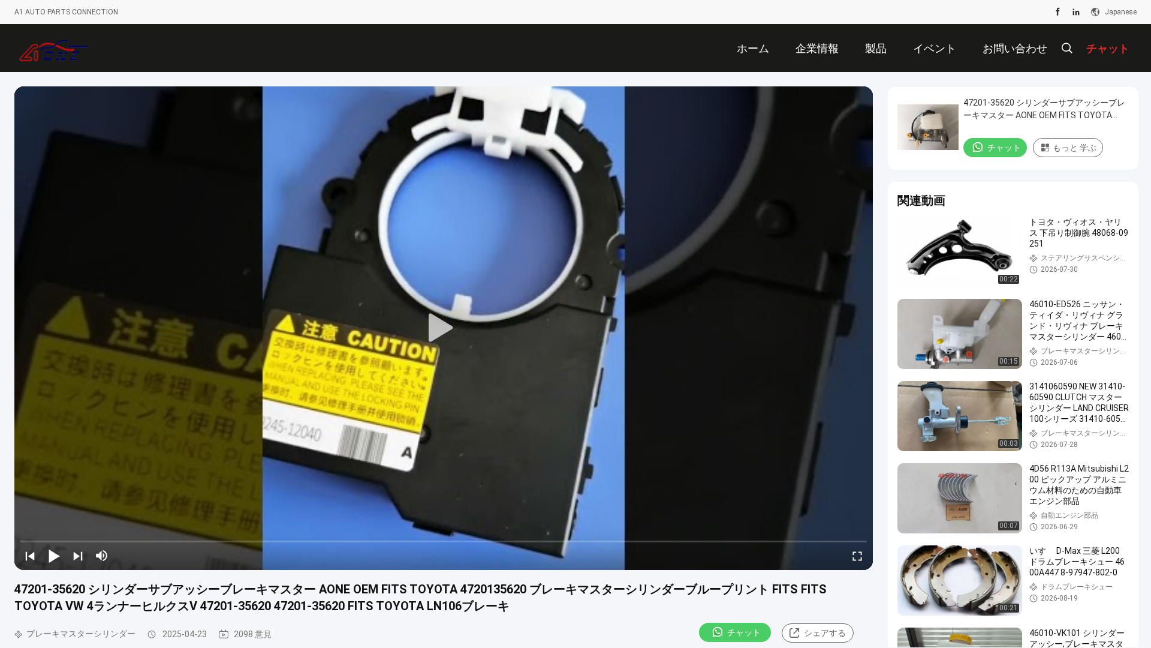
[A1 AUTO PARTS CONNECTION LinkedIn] (1076, 12)
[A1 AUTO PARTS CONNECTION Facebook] (1058, 12)
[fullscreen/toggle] (857, 556)
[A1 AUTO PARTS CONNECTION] (53, 48)
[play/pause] (54, 556)
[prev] (30, 556)
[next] (78, 556)
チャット (744, 632)
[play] (444, 328)
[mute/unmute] (102, 556)
